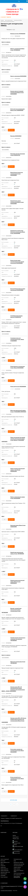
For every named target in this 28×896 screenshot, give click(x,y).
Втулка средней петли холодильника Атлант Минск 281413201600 (17, 778)
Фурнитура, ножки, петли (5, 872)
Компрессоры (3, 867)
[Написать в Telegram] (25, 883)
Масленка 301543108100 (15, 135)
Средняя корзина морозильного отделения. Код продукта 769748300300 (17, 639)
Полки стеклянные (4, 877)
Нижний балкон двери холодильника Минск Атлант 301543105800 (17, 202)
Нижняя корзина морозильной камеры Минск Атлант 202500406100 (17, 582)
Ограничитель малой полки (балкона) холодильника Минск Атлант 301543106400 (17, 232)
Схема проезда (12, 14)
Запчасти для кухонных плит (19, 873)
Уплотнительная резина (18, 865)
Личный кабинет (16, 837)
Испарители (3, 865)
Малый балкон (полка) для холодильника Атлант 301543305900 (16, 174)
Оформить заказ (16, 838)
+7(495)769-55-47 (12, 12)
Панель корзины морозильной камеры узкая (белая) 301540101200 (17, 470)
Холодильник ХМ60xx (18, 20)
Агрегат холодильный (5, 859)
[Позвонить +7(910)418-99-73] (25, 879)
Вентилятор (3, 860)
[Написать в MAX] (25, 887)
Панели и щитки (4, 873)
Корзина (14, 835)
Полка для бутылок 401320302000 (18, 386)
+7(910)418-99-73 (12, 9)
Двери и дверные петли (5, 862)
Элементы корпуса (17, 867)
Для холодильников (8, 20)
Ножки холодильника (4, 870)
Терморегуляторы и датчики (19, 864)
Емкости (2, 864)
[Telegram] (21, 9)
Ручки (15, 860)
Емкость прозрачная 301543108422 (18, 76)
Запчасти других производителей (17, 877)
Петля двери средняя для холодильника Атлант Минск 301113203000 (17, 750)
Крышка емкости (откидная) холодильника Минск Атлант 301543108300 (17, 92)
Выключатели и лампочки (18, 862)
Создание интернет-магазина (6, 890)
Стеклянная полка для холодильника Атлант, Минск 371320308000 (17, 339)
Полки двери (3, 875)
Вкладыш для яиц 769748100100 (17, 33)
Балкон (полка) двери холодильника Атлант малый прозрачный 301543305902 (17, 262)
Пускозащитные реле (18, 859)
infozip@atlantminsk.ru (5, 820)
